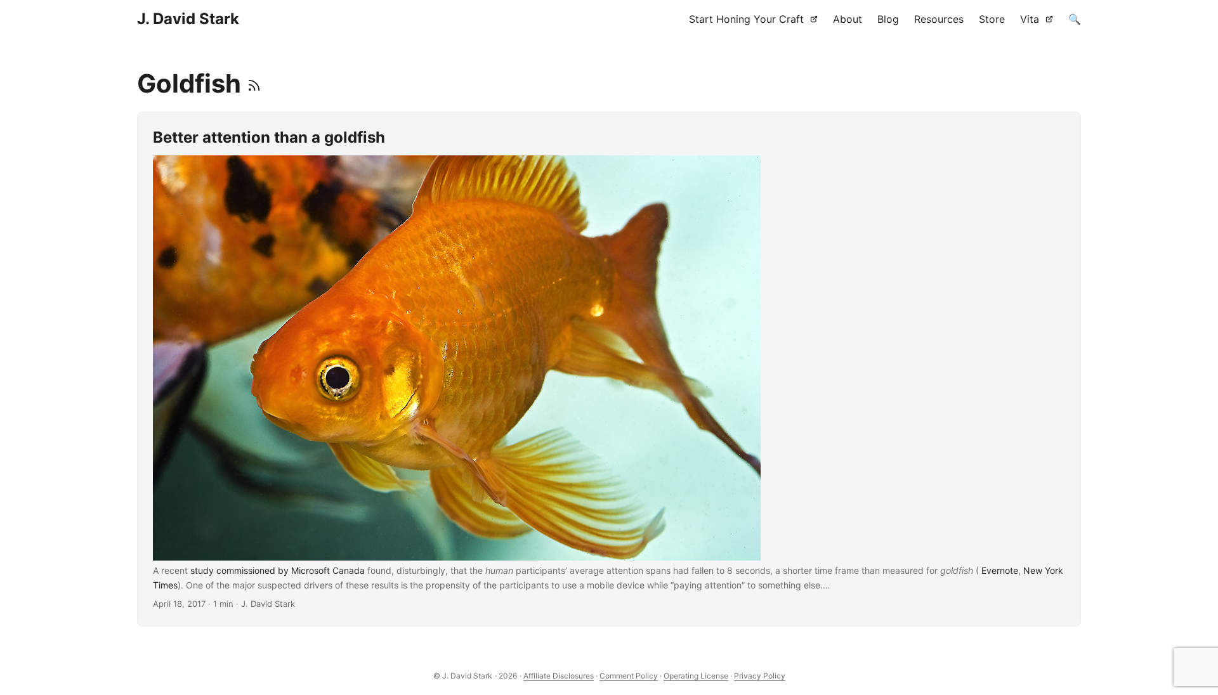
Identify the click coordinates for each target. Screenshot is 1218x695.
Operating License (696, 675)
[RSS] (254, 83)
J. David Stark (188, 19)
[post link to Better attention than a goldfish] (609, 369)
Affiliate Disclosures (558, 675)
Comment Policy (628, 675)
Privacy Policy (759, 675)
